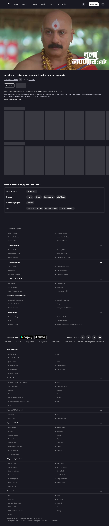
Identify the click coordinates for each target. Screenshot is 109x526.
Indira (58, 362)
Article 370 (60, 390)
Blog (9, 495)
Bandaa (59, 398)
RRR (58, 402)
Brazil (58, 507)
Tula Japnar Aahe (11, 79)
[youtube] (100, 337)
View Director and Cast (12, 100)
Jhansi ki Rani (12, 362)
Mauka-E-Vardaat (62, 321)
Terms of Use (56, 342)
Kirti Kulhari (60, 471)
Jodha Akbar (11, 283)
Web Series (62, 4)
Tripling (59, 447)
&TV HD (59, 414)
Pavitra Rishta (61, 283)
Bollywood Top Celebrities (15, 459)
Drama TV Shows (13, 250)
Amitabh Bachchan (62, 475)
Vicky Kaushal (12, 486)
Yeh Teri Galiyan (13, 287)
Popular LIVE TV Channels (15, 410)
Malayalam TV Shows (63, 237)
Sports (24, 4)
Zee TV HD (11, 418)
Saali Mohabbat (13, 386)
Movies (43, 4)
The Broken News (13, 454)
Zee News (11, 414)
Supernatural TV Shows (64, 258)
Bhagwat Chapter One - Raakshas (18, 382)
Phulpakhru (60, 304)
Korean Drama (61, 366)
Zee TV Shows (12, 267)
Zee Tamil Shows (62, 270)
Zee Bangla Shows (62, 274)
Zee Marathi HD (61, 418)
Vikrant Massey (12, 467)
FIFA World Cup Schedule (15, 511)
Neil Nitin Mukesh (62, 467)
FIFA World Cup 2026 (14, 503)
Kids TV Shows (61, 369)
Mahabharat (12, 354)
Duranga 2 (60, 431)
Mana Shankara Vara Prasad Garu (18, 402)
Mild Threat (58, 91)
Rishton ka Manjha (13, 317)
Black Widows (61, 427)
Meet (9, 321)
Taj (58, 439)
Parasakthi (60, 394)
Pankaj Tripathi (12, 483)
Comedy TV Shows (62, 250)
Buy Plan (95, 4)
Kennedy (10, 390)
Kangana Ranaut (62, 479)
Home (16, 4)
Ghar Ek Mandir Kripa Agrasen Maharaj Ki (69, 325)
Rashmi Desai (61, 483)
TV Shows (34, 4)
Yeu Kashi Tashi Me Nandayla (17, 304)
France (10, 515)
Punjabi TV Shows (62, 241)
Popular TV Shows (12, 349)
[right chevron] (6, 125)
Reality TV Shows (62, 254)
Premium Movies (12, 378)
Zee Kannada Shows (63, 267)
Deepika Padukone (13, 471)
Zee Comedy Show (62, 317)
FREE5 (52, 4)
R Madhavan (12, 463)
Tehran (10, 394)
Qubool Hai (60, 287)
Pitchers (59, 450)
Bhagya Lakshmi (13, 325)
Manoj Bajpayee (13, 479)
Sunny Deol (60, 463)
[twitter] (94, 337)
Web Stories (11, 499)
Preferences (68, 342)
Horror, (40, 91)
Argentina (60, 499)
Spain (58, 495)
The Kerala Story (62, 386)
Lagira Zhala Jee (13, 308)
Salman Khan (12, 475)
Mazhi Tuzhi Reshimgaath (15, 300)
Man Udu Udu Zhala (63, 300)
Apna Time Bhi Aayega (15, 291)
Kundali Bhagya (12, 369)
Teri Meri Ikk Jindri (62, 291)
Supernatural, (48, 91)
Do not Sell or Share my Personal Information (90, 342)
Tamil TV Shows (12, 241)
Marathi (21, 91)
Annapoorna (60, 358)
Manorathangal (12, 439)
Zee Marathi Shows (14, 274)
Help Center (30, 342)
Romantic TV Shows (14, 254)
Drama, (34, 91)
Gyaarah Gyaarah (13, 435)
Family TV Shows (13, 258)
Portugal (59, 511)
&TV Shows (11, 270)
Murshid (10, 431)
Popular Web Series (13, 423)
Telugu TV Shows (62, 233)
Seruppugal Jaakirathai (15, 447)
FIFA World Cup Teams (15, 507)
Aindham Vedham (13, 450)
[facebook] (82, 337)
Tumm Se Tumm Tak (14, 358)
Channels (8, 342)
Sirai (58, 382)
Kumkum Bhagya (13, 366)
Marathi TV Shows (13, 237)
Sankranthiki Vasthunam (15, 398)
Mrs (9, 405)
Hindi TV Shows (12, 233)
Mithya (59, 435)
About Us (18, 342)
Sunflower (60, 443)
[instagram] (88, 337)
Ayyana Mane (12, 427)
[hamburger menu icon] (103, 4)
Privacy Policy (43, 342)
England (59, 503)
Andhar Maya (12, 443)
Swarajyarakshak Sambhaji (65, 308)
